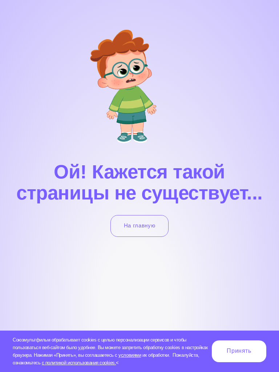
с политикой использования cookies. (79, 362)
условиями (129, 355)
